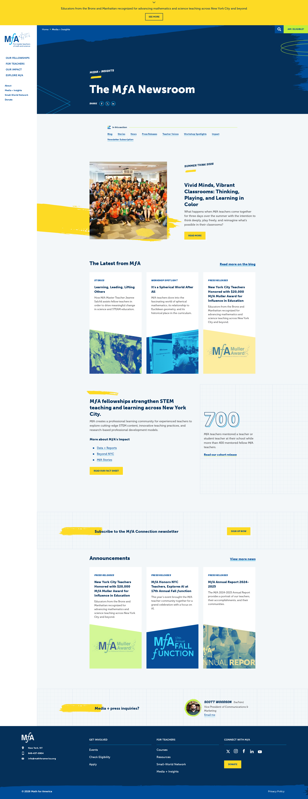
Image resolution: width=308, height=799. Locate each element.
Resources (164, 757)
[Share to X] (107, 103)
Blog (109, 134)
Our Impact (14, 69)
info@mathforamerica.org (42, 758)
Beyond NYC (105, 454)
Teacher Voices (171, 134)
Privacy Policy (276, 791)
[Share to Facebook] (101, 103)
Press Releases (149, 134)
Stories (121, 134)
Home (45, 29)
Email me (209, 714)
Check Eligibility (99, 757)
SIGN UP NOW (238, 531)
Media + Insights (13, 90)
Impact (215, 134)
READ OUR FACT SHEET (106, 470)
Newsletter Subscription (120, 139)
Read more (194, 235)
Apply (93, 764)
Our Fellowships (18, 57)
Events (93, 750)
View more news (243, 559)
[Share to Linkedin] (113, 103)
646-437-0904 (36, 753)
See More (154, 16)
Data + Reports (107, 448)
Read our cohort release (220, 454)
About (8, 85)
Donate (9, 99)
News (134, 134)
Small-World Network (16, 95)
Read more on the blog (238, 264)
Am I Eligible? (296, 29)
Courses (162, 750)
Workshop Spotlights (195, 134)
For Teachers (15, 63)
